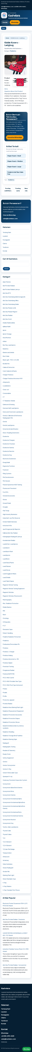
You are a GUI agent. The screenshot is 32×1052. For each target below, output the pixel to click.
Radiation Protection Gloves (11, 722)
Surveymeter (7, 784)
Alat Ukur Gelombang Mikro (11, 300)
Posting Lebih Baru (7, 189)
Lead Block (6, 559)
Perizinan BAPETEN (8, 674)
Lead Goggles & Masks (9, 574)
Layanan (5, 236)
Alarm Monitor (7, 282)
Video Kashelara (7, 864)
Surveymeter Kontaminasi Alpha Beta (14, 802)
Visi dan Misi (6, 871)
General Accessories (9, 496)
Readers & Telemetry (9, 750)
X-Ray (4, 883)
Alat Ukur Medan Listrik (9, 308)
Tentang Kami (7, 232)
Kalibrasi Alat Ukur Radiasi (10, 533)
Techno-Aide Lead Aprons (10, 827)
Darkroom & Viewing (9, 404)
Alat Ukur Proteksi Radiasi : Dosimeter (14, 919)
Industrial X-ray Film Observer (11, 518)
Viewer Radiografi (8, 868)
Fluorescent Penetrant (9, 488)
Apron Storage (7, 334)
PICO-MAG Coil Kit (8, 678)
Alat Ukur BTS (7, 293)
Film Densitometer (8, 477)
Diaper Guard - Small (14, 156)
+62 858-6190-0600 (20, 6)
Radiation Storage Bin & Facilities (12, 735)
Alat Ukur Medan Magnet (10, 312)
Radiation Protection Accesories (12, 715)
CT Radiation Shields (9, 401)
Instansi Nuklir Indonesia (10, 522)
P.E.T (4, 625)
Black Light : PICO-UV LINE (11, 360)
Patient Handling (8, 633)
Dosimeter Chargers (9, 440)
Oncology (6, 618)
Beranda (26, 189)
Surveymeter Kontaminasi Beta (12, 812)
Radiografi (6, 743)
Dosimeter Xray (7, 455)
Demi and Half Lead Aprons (11, 408)
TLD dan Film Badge (9, 849)
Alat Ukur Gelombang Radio (11, 304)
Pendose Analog (8, 655)
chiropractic (6, 382)
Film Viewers (6, 481)
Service (5, 761)
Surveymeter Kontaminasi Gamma (13, 816)
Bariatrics (5, 349)
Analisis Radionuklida (9, 323)
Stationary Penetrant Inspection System (15, 780)
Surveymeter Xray (8, 823)
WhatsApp (4, 8)
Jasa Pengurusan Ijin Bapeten (11, 529)
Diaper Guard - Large (14, 166)
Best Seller (6, 356)
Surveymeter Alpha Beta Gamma (12, 787)
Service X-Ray (7, 769)
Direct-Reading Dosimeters (11, 433)
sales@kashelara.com (7, 6)
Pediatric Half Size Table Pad (15, 173)
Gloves (5, 499)
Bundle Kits (6, 363)
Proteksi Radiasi (7, 703)
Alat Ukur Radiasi (7, 315)
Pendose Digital (7, 663)
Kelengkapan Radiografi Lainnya (12, 536)
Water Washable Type (9, 879)
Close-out (6, 389)
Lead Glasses (7, 566)
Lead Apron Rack (8, 551)
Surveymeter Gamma (9, 795)
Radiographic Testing (9, 747)
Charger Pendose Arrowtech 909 (12, 378)
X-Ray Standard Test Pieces (11, 890)
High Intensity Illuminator (10, 514)
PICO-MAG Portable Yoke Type (12, 681)
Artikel (4, 341)
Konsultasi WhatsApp (15, 137)
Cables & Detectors (9, 367)
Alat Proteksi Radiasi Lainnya (11, 289)
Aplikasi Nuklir (7, 326)
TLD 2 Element (7, 842)
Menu (3, 28)
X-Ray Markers (7, 886)
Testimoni (6, 247)
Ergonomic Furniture (9, 466)
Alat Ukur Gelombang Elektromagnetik (14, 297)
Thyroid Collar (7, 830)
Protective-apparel (8, 700)
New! (4, 614)
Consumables (7, 393)
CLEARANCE (7, 386)
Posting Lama (18, 189)
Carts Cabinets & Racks (10, 371)
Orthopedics (6, 622)
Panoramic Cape (7, 629)
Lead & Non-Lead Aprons (10, 544)
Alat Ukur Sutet (7, 319)
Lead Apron (6, 548)
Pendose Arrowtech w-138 (11, 659)
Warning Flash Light (8, 875)
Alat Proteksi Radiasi (9, 286)
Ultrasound (6, 857)
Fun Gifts (5, 492)
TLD (4, 838)
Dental (5, 421)
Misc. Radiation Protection (10, 603)
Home (7, 38)
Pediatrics (13, 51)
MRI (4, 611)
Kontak (5, 22)
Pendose (5, 648)
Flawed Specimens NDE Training (12, 485)
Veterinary (6, 860)
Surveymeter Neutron (9, 819)
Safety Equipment (8, 758)
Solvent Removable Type (10, 773)
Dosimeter (6, 436)
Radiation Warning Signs (10, 739)
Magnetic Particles (8, 592)
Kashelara (14, 15)
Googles (5, 507)
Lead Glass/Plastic (8, 562)
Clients (5, 243)
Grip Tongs (6, 510)
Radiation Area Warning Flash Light (13, 707)
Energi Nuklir (6, 462)
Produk (5, 692)
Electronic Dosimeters (9, 459)
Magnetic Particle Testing (10, 585)
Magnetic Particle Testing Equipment (14, 588)
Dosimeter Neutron (8, 451)
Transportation (7, 853)
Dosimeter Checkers (9, 444)
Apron (4, 330)
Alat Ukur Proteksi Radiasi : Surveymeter (14, 965)
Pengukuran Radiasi (8, 670)
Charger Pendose (8, 375)
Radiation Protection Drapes (11, 718)
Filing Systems (7, 473)
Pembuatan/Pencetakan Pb (11, 644)
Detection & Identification (10, 429)
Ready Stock (7, 754)
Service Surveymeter (9, 765)
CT (4, 397)
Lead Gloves (6, 570)
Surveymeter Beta (8, 791)
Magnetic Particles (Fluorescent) (12, 596)
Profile (5, 696)
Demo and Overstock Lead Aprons (13, 412)
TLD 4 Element (7, 845)
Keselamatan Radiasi (9, 540)
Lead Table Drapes (8, 581)
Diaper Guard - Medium (15, 161)
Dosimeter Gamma (8, 447)
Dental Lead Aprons (8, 425)
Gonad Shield (7, 503)
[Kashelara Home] (4, 15)
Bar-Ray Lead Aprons (9, 345)
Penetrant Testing (8, 666)
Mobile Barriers (7, 607)
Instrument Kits (7, 525)
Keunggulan (6, 240)
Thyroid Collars (7, 834)
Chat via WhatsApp (9, 215)
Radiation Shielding (8, 732)
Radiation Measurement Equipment (13, 711)
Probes (5, 689)
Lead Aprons (6, 555)
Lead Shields (6, 577)
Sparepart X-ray (7, 776)
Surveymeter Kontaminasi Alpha (12, 799)
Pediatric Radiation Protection (12, 637)
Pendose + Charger (8, 652)
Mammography (7, 600)
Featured (5, 470)
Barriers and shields (8, 352)
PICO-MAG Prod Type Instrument (13, 685)
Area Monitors (7, 337)
